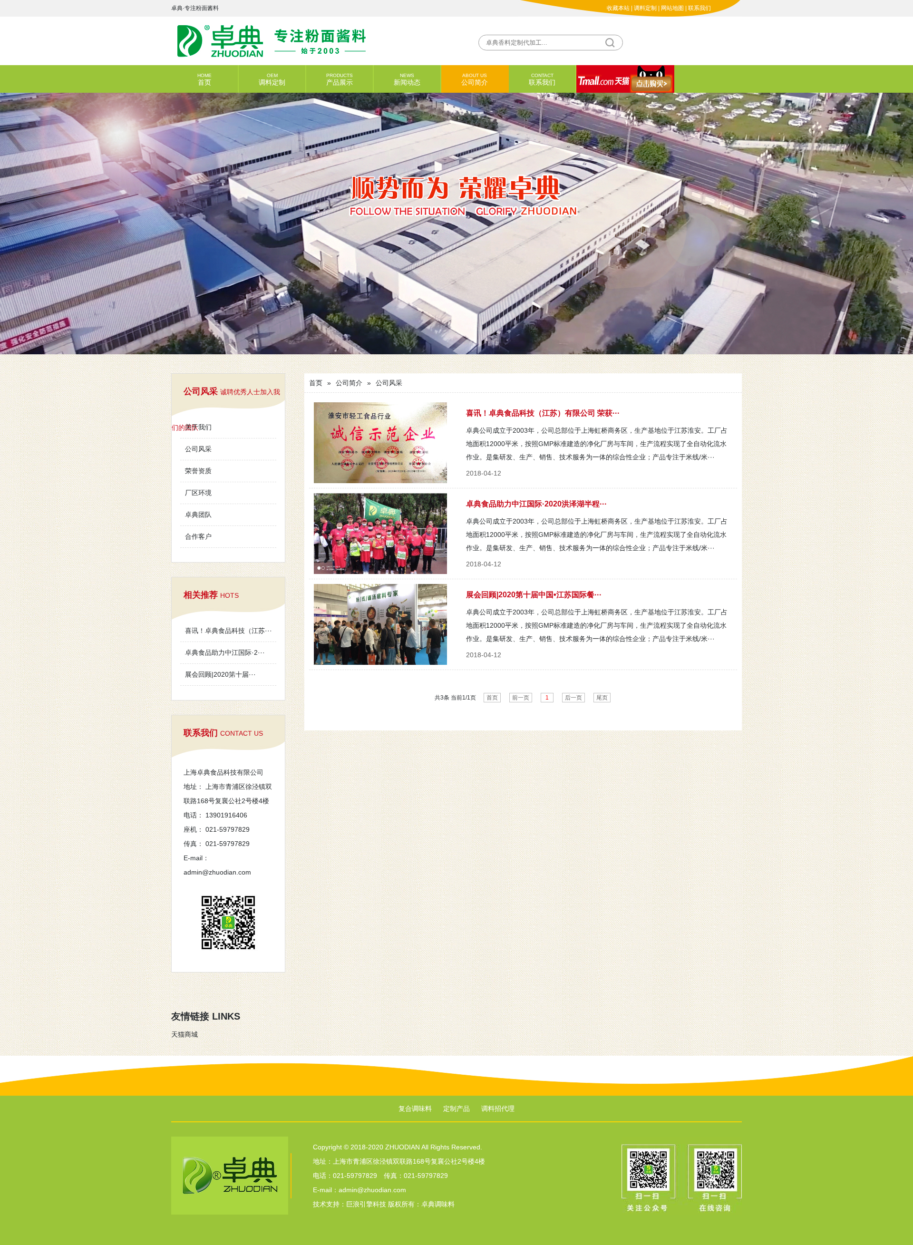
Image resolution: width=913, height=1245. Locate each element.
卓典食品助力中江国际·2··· (225, 652)
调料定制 (645, 8)
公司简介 (474, 79)
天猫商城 (184, 1034)
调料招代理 (498, 1108)
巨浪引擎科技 (366, 1204)
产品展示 (339, 79)
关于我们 (198, 427)
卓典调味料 (438, 1204)
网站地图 (672, 8)
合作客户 (198, 536)
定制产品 (456, 1108)
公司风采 (198, 449)
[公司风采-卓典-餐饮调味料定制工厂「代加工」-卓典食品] (313, 40)
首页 (204, 79)
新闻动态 (407, 79)
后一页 (573, 697)
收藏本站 (618, 8)
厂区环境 (198, 492)
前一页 (520, 697)
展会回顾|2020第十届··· (220, 674)
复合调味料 (415, 1108)
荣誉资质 (198, 471)
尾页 (602, 697)
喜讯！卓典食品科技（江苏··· (228, 630)
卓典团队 (198, 514)
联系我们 (699, 8)
